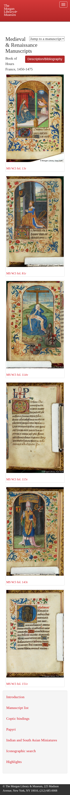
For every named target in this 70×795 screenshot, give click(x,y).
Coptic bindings (17, 718)
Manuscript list (17, 708)
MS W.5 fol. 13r (16, 168)
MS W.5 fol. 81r (16, 273)
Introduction (15, 697)
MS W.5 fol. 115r (17, 479)
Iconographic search (21, 751)
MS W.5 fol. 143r (17, 582)
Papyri (11, 729)
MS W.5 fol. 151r (17, 684)
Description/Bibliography (44, 59)
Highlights (14, 762)
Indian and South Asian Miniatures (31, 740)
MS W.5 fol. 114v (17, 374)
